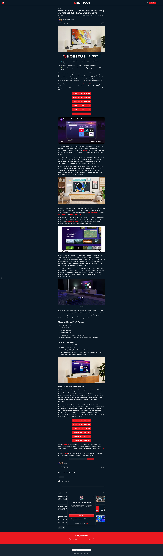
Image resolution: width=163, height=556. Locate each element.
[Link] (57, 322)
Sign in (159, 2)
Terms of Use (87, 518)
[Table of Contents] (1, 278)
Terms (84, 547)
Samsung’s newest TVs (92, 212)
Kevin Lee (72, 19)
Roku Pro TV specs (88, 84)
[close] (94, 497)
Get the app (87, 550)
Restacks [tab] (67, 476)
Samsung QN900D (75, 214)
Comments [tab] (61, 476)
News (59, 8)
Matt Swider (65, 19)
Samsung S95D (62, 214)
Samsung (85, 150)
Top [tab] (60, 492)
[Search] (144, 3)
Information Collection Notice (81, 520)
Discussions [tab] (68, 492)
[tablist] (63, 477)
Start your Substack (78, 550)
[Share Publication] (147, 3)
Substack (75, 553)
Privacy (80, 547)
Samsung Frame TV (72, 221)
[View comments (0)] (64, 23)
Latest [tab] (63, 492)
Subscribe (152, 2)
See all (60, 527)
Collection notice (89, 547)
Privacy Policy (91, 520)
